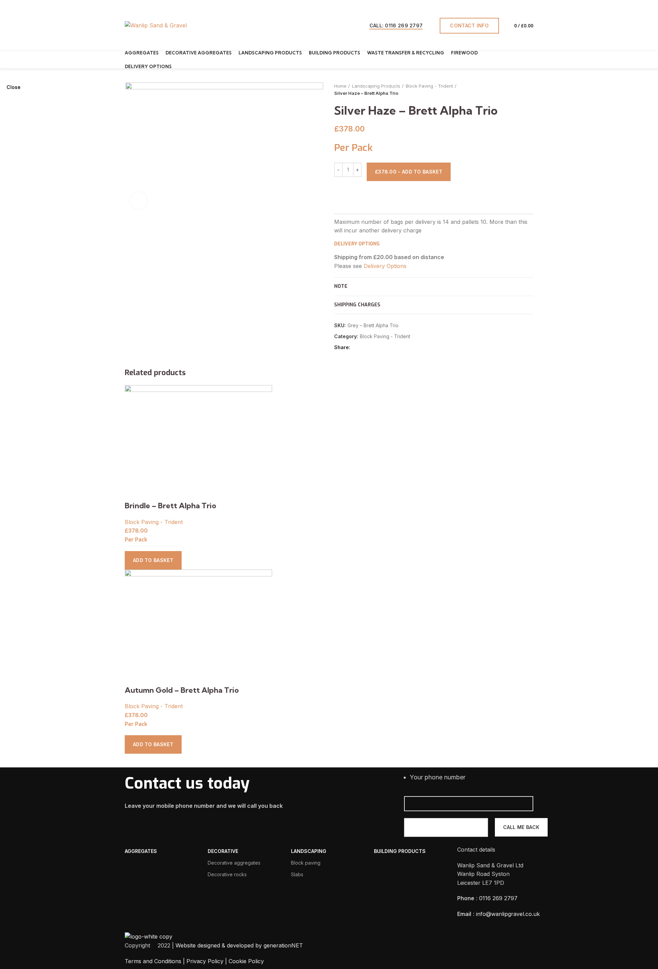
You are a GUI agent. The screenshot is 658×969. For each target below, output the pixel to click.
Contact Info (469, 25)
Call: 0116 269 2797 (396, 25)
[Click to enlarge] (138, 200)
